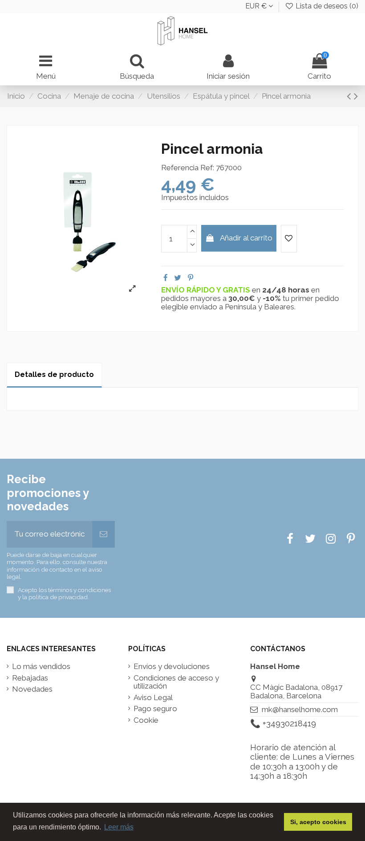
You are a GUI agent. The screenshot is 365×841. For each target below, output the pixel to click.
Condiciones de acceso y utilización (176, 682)
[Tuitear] (177, 277)
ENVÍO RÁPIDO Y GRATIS (206, 289)
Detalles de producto (54, 374)
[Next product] (356, 96)
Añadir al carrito (246, 237)
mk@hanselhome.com (300, 709)
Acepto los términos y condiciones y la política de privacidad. (64, 593)
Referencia (180, 168)
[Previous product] (350, 96)
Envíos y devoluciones (172, 666)
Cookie (146, 720)
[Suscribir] (103, 534)
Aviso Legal (153, 697)
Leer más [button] (119, 827)
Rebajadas (30, 678)
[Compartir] (165, 277)
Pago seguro (155, 709)
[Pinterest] (190, 277)
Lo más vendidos (41, 666)
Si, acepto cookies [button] (318, 821)
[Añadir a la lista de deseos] (289, 238)
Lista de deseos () (326, 6)
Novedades (32, 689)
